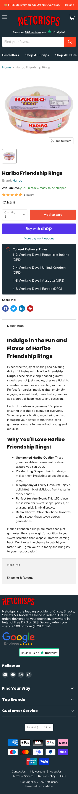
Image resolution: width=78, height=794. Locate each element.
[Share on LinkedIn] (22, 308)
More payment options (39, 238)
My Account (37, 772)
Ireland (37, 727)
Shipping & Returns (20, 578)
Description (15, 326)
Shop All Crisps (37, 55)
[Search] (70, 42)
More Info (13, 565)
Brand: (7, 180)
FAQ (63, 776)
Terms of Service (23, 776)
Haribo (17, 180)
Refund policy (46, 776)
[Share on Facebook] (5, 308)
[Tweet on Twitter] (13, 308)
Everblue (47, 786)
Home (6, 67)
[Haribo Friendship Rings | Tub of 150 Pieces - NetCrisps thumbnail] (9, 156)
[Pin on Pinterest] (30, 308)
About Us (56, 772)
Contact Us (19, 772)
